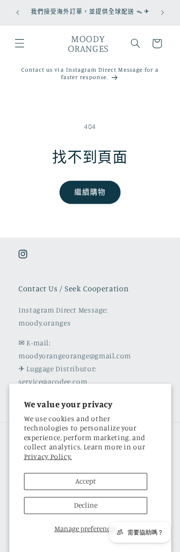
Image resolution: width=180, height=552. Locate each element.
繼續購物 (90, 192)
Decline (85, 505)
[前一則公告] (17, 12)
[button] (19, 43)
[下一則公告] (162, 12)
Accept (85, 481)
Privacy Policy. (48, 456)
